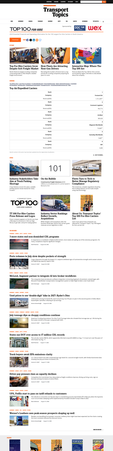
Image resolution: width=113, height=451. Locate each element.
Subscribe (56, 1)
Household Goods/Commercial (59, 85)
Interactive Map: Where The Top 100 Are (86, 67)
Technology (40, 21)
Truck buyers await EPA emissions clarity (31, 354)
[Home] (57, 11)
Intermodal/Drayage (49, 83)
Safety (59, 21)
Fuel (67, 21)
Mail (69, 85)
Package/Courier (45, 85)
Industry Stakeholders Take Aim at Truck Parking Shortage (24, 181)
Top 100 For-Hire (14, 83)
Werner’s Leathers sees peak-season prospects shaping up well (42, 413)
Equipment (50, 21)
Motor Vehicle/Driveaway (63, 83)
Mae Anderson (35, 401)
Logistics (75, 21)
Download (15, 39)
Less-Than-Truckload (24, 83)
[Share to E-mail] (37, 40)
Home (12, 21)
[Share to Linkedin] (34, 40)
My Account (70, 1)
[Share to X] (30, 40)
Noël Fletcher (35, 244)
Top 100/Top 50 (96, 21)
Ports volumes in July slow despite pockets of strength (38, 256)
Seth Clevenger (35, 284)
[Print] (40, 40)
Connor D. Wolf (35, 264)
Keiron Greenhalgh (36, 303)
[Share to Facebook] (27, 40)
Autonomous (85, 21)
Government (20, 21)
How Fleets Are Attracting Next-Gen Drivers (54, 67)
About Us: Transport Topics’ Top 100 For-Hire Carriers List (86, 216)
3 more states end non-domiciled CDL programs (34, 236)
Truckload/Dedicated (37, 83)
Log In (76, 1)
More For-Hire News (97, 429)
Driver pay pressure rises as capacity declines (33, 374)
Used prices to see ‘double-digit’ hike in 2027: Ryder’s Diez (40, 295)
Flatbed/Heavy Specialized (33, 85)
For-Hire (29, 233)
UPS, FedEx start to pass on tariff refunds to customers (38, 393)
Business (30, 21)
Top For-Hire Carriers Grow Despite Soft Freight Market (24, 67)
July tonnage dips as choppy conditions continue (35, 315)
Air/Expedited (13, 85)
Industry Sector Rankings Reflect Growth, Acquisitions (54, 216)
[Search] (104, 2)
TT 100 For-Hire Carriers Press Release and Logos (22, 215)
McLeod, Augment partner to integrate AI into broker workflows (43, 276)
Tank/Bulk (73, 83)
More (103, 21)
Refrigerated (21, 85)
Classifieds (63, 1)
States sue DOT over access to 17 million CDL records (37, 334)
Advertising (49, 1)
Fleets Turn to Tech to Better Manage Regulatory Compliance (85, 181)
